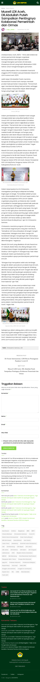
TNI (13, 572)
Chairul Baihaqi (7, 534)
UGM (17, 572)
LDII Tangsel (32, 550)
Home (3, 8)
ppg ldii (4, 562)
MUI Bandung (13, 556)
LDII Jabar (29, 546)
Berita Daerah (10, 8)
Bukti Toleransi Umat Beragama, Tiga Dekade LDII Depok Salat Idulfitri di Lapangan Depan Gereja (19, 498)
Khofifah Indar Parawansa (28, 543)
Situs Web (4, 433)
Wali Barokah (25, 572)
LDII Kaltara (14, 550)
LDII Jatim (5, 550)
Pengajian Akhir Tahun (9, 559)
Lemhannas (5, 553)
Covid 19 (31, 534)
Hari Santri (27, 540)
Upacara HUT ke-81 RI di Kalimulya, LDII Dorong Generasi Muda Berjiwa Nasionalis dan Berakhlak (23, 612)
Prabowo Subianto (14, 562)
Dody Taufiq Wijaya (26, 537)
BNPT (33, 531)
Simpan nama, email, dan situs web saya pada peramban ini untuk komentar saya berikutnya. (18, 442)
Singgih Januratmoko (8, 568)
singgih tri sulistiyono (24, 568)
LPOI (13, 553)
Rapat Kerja (5, 565)
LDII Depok (20, 546)
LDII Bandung (11, 546)
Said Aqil (14, 565)
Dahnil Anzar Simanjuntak (10, 537)
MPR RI (4, 556)
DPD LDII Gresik (6, 540)
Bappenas (21, 531)
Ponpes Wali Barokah (24, 559)
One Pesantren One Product (27, 556)
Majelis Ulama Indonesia (24, 553)
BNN (28, 531)
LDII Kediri (23, 550)
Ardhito (13, 531)
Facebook (4, 674)
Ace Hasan (5, 531)
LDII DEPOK (14, 677)
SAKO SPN (23, 565)
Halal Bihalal (17, 540)
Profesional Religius (29, 562)
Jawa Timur (5, 543)
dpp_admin (10, 29)
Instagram (20, 674)
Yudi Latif (5, 575)
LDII (21, 348)
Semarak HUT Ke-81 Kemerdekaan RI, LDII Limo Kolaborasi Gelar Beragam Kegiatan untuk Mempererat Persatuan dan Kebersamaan (19, 460)
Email (3, 424)
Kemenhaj (15, 543)
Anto (2, 518)
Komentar (5, 393)
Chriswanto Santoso (13, 348)
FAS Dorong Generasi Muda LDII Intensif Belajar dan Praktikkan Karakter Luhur (22, 603)
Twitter (13, 674)
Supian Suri (5, 572)
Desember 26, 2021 (23, 29)
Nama (4, 416)
